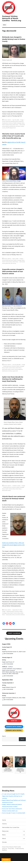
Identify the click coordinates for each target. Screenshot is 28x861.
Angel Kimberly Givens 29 (9, 687)
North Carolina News (7, 124)
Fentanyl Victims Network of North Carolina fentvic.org (11, 18)
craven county (14, 369)
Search (4, 736)
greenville (7, 263)
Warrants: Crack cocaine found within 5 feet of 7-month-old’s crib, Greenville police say (13, 136)
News (23, 123)
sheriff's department (11, 127)
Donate (4, 842)
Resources (5, 831)
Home (4, 820)
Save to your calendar (8, 653)
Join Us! (14, 720)
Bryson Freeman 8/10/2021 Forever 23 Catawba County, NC (20, 770)
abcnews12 (22, 124)
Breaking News (15, 121)
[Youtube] (10, 623)
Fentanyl (11, 123)
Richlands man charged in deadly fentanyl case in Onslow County (13, 39)
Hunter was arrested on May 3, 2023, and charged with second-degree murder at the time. (13, 545)
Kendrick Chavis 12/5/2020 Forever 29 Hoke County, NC (8, 770)
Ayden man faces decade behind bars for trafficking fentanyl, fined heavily (12, 379)
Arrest (3, 121)
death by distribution (10, 126)
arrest (3, 126)
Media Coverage (17, 123)
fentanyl (18, 126)
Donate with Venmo (14, 726)
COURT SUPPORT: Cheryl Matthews (12, 668)
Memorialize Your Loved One (10, 827)
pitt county (13, 263)
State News (15, 124)
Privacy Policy (11, 848)
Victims (4, 823)
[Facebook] (3, 623)
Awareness (8, 121)
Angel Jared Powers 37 (8, 662)
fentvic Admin (7, 119)
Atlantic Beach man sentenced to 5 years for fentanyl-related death (13, 499)
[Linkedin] (13, 623)
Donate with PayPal (14, 730)
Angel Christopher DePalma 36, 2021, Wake (13, 697)
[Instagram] (7, 623)
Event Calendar (14, 633)
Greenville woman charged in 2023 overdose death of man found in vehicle (13, 271)
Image (22, 119)
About (4, 838)
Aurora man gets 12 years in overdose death (13, 813)
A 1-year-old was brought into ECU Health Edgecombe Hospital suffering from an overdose (13, 796)
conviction (17, 614)
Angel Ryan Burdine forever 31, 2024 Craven (14, 651)
